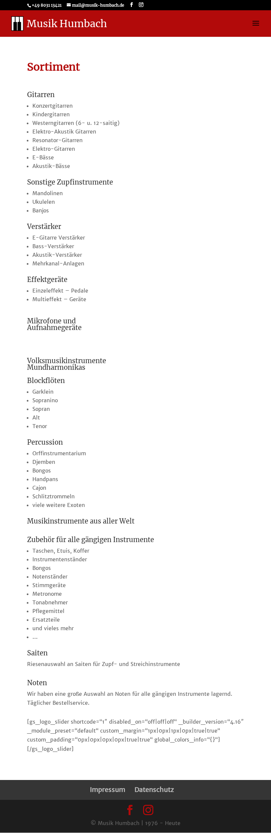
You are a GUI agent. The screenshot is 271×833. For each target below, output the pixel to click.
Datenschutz (154, 789)
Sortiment (53, 67)
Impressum (107, 789)
